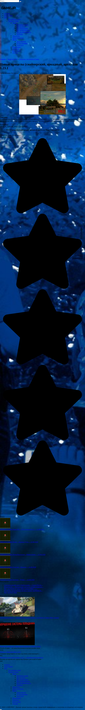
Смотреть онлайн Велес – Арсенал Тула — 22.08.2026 (19, 542)
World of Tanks (13, 21)
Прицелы (15, 49)
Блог (5, 17)
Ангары (15, 53)
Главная (7, 14)
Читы (14, 23)
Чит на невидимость (24, 32)
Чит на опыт (21, 27)
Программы (16, 47)
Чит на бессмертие (23, 30)
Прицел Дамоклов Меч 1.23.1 (10, 652)
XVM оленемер (22, 43)
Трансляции (8, 15)
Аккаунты (16, 36)
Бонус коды (16, 51)
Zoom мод (20, 45)
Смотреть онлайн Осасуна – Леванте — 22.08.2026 (18, 567)
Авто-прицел (21, 41)
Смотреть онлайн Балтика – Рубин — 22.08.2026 (17, 580)
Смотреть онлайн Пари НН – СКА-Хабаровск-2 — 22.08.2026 (22, 529)
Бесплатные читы (14, 19)
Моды (14, 40)
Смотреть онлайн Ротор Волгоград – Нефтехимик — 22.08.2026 (22, 554)
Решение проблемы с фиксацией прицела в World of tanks (20, 646)
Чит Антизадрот (22, 28)
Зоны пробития (17, 38)
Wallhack (20, 34)
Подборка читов (22, 25)
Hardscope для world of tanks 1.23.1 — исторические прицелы (21, 657)
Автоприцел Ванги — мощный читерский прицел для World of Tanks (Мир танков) (29, 618)
